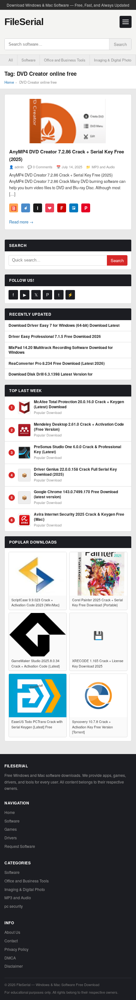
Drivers (10, 837)
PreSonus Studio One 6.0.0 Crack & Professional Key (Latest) (77, 449)
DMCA (10, 957)
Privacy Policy (16, 949)
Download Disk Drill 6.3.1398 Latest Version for (51, 374)
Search (120, 44)
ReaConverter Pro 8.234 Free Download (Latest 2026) (57, 363)
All (11, 59)
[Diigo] (25, 207)
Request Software (19, 846)
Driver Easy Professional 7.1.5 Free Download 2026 (55, 336)
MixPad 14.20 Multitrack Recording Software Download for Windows (61, 350)
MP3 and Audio (103, 166)
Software (28, 59)
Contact (11, 940)
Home (9, 82)
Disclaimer (13, 966)
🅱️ (13, 208)
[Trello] (73, 207)
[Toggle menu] (126, 22)
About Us (12, 932)
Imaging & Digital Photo (112, 59)
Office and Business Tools (64, 59)
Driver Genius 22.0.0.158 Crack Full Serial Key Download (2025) (75, 472)
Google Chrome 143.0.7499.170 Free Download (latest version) (76, 494)
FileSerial (23, 21)
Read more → (21, 222)
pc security (13, 906)
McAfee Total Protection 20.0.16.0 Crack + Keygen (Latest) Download (79, 404)
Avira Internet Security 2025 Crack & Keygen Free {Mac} (79, 517)
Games (10, 829)
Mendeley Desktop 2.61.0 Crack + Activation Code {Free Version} (79, 427)
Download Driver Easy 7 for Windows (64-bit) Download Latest (64, 325)
